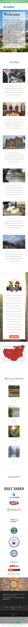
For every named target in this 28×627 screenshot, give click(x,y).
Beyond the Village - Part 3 (14, 252)
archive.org (19, 626)
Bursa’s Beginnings (14, 152)
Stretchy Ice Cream (14, 218)
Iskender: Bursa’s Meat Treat (14, 86)
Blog (20, 607)
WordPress (14, 615)
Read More (14, 336)
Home (6, 607)
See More (14, 402)
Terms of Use (13, 607)
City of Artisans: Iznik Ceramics (14, 119)
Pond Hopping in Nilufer (14, 185)
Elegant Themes (13, 613)
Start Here (14, 45)
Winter (14, 460)
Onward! (18, 622)
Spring (14, 400)
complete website (10, 626)
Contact (13, 609)
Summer (14, 420)
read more (14, 97)
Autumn (14, 440)
